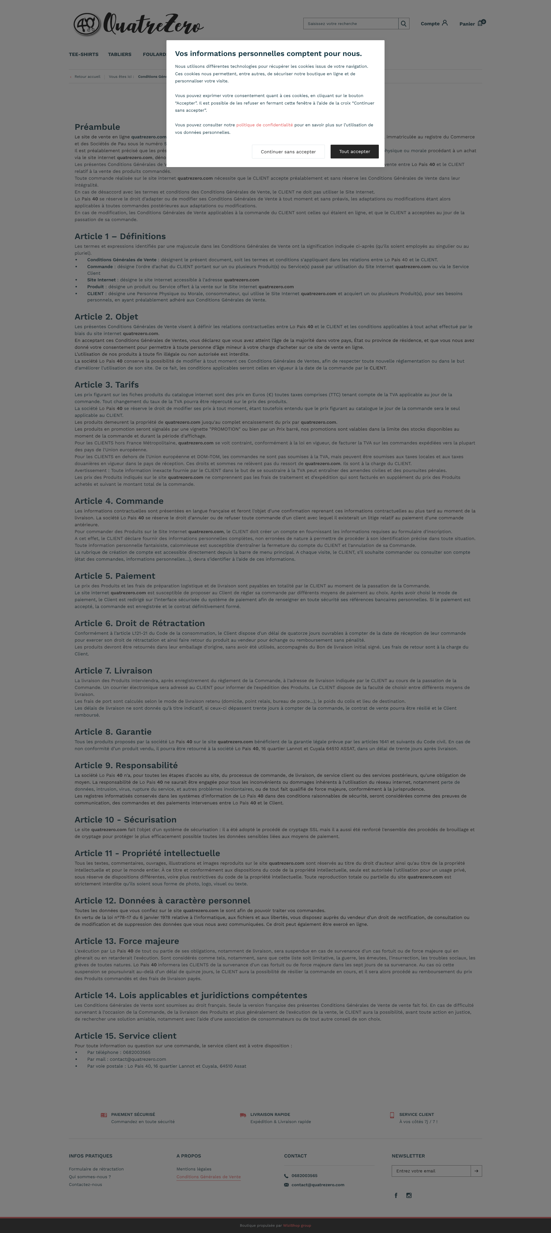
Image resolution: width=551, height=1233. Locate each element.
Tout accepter (354, 151)
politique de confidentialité (264, 124)
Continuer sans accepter (288, 151)
